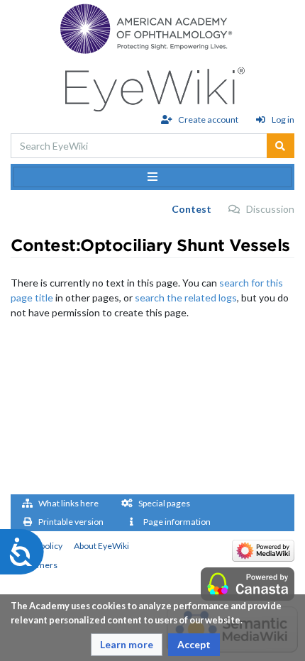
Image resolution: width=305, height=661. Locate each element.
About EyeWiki (101, 545)
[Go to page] (280, 145)
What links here (68, 503)
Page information (177, 521)
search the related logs (186, 297)
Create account (208, 119)
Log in (283, 119)
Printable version (71, 521)
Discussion (270, 209)
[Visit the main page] (153, 85)
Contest (191, 209)
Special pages (164, 503)
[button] (126, 644)
